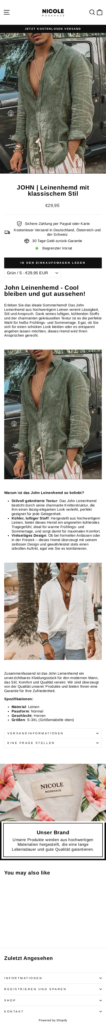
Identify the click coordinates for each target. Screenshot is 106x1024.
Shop (10, 1000)
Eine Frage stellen (31, 742)
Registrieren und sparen (35, 989)
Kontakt (14, 1011)
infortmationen (23, 978)
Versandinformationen (35, 733)
